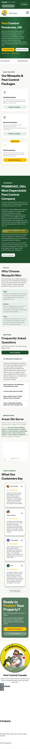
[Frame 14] (2, 689)
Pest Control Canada (15, 675)
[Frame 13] (2, 685)
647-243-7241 (9, 6)
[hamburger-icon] (26, 13)
